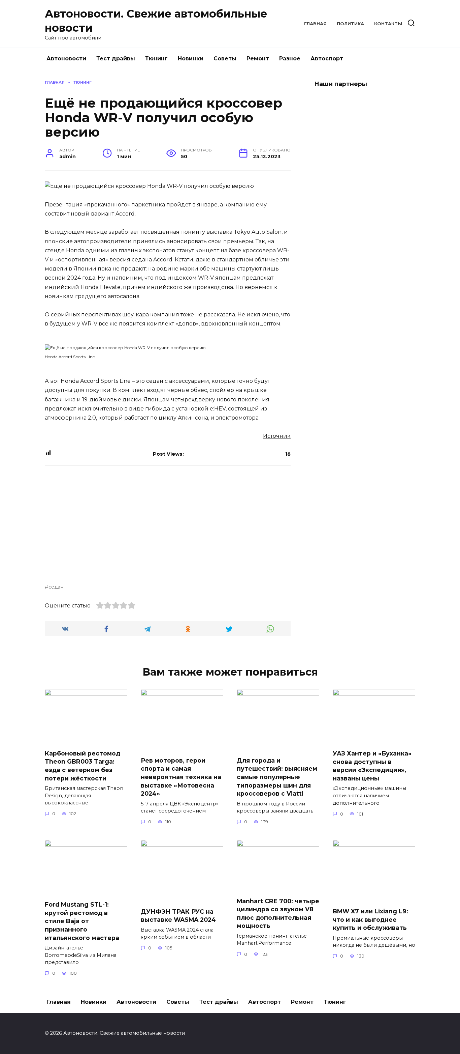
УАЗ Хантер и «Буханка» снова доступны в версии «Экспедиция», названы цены (372, 766)
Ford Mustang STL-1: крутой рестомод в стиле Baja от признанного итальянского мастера (82, 921)
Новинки (190, 58)
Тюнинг (156, 58)
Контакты (388, 23)
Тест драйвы (115, 58)
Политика (350, 23)
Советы (224, 58)
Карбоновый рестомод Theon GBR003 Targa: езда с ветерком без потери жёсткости (82, 765)
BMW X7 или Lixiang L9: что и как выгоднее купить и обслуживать (370, 919)
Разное (289, 58)
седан (56, 587)
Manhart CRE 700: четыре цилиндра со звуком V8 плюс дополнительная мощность (278, 913)
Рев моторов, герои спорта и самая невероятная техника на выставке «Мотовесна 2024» (181, 777)
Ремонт (258, 58)
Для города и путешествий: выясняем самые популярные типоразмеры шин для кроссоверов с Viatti (277, 777)
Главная (315, 23)
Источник (277, 436)
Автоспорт (326, 58)
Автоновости (66, 58)
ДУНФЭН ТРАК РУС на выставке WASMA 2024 (178, 915)
